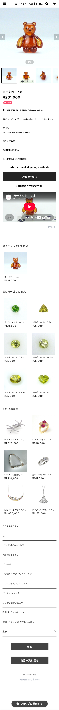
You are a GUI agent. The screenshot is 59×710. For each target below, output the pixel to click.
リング (5, 535)
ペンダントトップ (11, 554)
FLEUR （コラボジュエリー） (16, 612)
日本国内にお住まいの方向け (29, 186)
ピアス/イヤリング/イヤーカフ (17, 574)
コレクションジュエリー (14, 602)
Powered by (26, 680)
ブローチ (7, 564)
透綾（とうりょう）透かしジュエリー (20, 622)
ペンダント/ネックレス (13, 545)
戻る (29, 646)
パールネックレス (11, 593)
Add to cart (29, 176)
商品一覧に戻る (29, 660)
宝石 (5, 631)
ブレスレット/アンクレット (15, 583)
